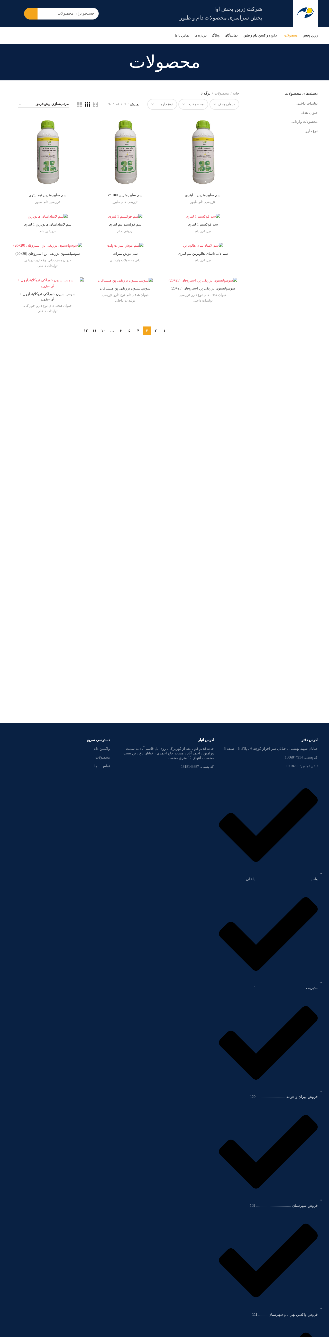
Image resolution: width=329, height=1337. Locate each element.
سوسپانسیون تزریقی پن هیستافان (125, 288)
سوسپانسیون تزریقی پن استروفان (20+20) (47, 254)
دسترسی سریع (98, 740)
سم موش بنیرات (125, 254)
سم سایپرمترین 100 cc (125, 195)
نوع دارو (312, 131)
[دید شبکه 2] (95, 104)
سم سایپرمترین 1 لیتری (203, 195)
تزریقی (210, 202)
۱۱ (95, 331)
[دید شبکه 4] (79, 104)
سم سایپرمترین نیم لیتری (48, 195)
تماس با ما (102, 766)
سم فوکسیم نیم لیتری (125, 224)
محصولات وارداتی (304, 122)
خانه (236, 93)
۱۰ (103, 331)
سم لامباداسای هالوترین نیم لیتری (203, 254)
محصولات (221, 93)
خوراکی (29, 305)
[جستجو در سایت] (31, 14)
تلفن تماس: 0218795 (302, 766)
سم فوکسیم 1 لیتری (203, 224)
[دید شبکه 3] (87, 104)
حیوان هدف (309, 113)
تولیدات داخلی (307, 103)
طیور (193, 202)
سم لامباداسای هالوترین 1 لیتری (47, 224)
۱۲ (86, 331)
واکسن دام (102, 749)
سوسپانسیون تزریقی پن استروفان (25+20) (203, 288)
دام (201, 202)
